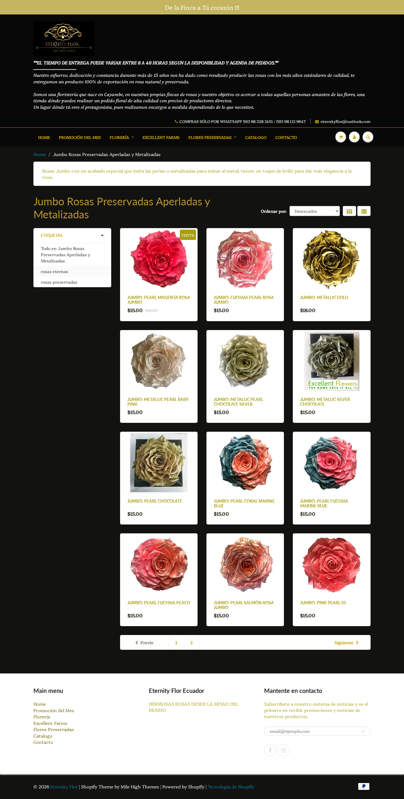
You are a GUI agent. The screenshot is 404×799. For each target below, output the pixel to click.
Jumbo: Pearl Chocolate (154, 501)
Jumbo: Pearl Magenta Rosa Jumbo (158, 300)
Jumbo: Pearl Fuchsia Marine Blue (324, 503)
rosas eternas (54, 271)
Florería (119, 137)
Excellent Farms (161, 137)
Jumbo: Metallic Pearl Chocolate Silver (238, 402)
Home (44, 137)
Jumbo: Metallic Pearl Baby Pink (157, 402)
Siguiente (343, 642)
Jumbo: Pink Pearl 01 (323, 602)
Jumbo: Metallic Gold (324, 297)
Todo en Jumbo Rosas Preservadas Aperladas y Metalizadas (65, 254)
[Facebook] (270, 750)
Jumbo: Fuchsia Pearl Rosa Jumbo (244, 300)
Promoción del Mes (80, 137)
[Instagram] (283, 750)
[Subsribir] (363, 731)
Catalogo (255, 137)
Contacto (286, 137)
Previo (146, 642)
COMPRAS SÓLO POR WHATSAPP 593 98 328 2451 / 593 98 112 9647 (243, 121)
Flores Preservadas (210, 137)
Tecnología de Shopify (231, 786)
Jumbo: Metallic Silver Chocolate (325, 402)
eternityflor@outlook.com (346, 121)
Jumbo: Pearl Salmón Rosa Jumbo (244, 605)
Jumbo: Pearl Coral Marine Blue (244, 503)
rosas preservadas (59, 282)
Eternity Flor (64, 786)
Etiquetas (52, 235)
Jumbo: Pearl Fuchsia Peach (158, 602)
